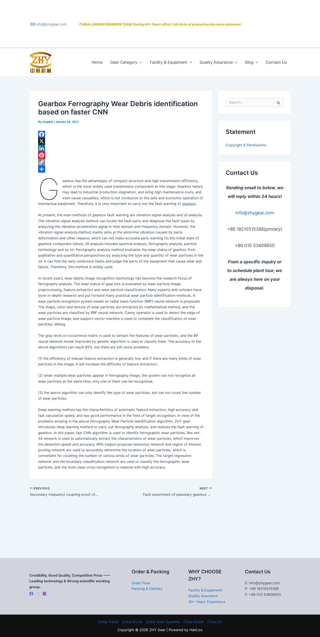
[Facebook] (121, 134)
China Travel (108, 622)
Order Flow (141, 583)
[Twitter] (38, 594)
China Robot (193, 622)
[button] (139, 62)
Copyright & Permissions (246, 145)
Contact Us (276, 62)
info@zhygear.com (255, 212)
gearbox (189, 203)
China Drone (132, 622)
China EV (214, 622)
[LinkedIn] (121, 148)
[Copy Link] (121, 162)
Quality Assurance (216, 62)
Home (97, 62)
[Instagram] (44, 594)
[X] (121, 141)
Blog (249, 62)
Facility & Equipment (168, 62)
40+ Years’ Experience (206, 602)
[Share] (121, 169)
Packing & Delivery (147, 588)
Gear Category (123, 62)
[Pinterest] (121, 155)
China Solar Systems (163, 622)
